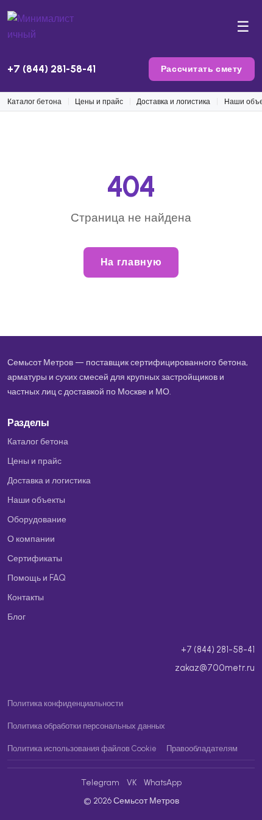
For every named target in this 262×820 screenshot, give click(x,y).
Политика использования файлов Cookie (82, 748)
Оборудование (36, 519)
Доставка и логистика (173, 101)
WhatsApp (163, 782)
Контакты (25, 597)
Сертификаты (34, 558)
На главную (131, 262)
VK (131, 782)
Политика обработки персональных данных (86, 726)
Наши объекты (36, 499)
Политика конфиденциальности (65, 703)
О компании (31, 538)
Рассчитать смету (202, 68)
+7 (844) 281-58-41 (51, 69)
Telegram (100, 782)
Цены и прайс (99, 101)
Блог (16, 616)
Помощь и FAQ (36, 577)
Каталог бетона (34, 101)
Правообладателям (202, 748)
